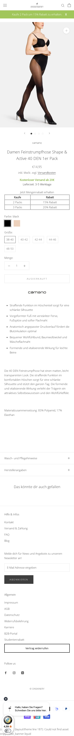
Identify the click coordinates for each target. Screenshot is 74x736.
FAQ (6, 534)
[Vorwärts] (49, 133)
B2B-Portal (10, 633)
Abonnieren (19, 579)
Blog (7, 540)
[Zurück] (24, 133)
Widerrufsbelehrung (16, 621)
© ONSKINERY (37, 688)
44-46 (52, 239)
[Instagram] (14, 672)
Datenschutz (12, 615)
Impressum (11, 602)
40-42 (24, 239)
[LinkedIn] (22, 672)
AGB (7, 609)
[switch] (8, 731)
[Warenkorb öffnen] (69, 5)
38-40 (10, 239)
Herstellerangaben (15, 470)
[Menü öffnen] (5, 5)
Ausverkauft (37, 278)
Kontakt (9, 522)
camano (37, 142)
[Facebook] (5, 672)
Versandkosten (47, 172)
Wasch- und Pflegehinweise (20, 458)
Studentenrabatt (14, 639)
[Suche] (62, 5)
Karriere (9, 627)
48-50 (10, 248)
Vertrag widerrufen (37, 648)
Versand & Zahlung (16, 528)
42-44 (38, 239)
